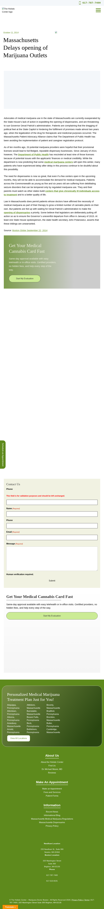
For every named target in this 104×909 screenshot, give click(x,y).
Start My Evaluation (24, 278)
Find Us (52, 766)
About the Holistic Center (52, 762)
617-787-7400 (91, 2)
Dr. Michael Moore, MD (52, 769)
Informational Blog (52, 815)
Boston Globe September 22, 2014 (29, 230)
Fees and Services (52, 792)
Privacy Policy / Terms (80, 900)
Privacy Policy (52, 826)
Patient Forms (52, 796)
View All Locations (18, 738)
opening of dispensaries (17, 212)
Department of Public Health (33, 154)
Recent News (52, 812)
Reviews (52, 773)
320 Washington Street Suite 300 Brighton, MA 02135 (52, 864)
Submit (52, 581)
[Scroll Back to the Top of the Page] (98, 903)
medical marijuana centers (58, 162)
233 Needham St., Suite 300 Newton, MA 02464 (52, 850)
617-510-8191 (52, 881)
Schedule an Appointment (3, 454)
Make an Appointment (52, 789)
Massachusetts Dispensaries (52, 822)
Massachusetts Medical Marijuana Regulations (52, 819)
